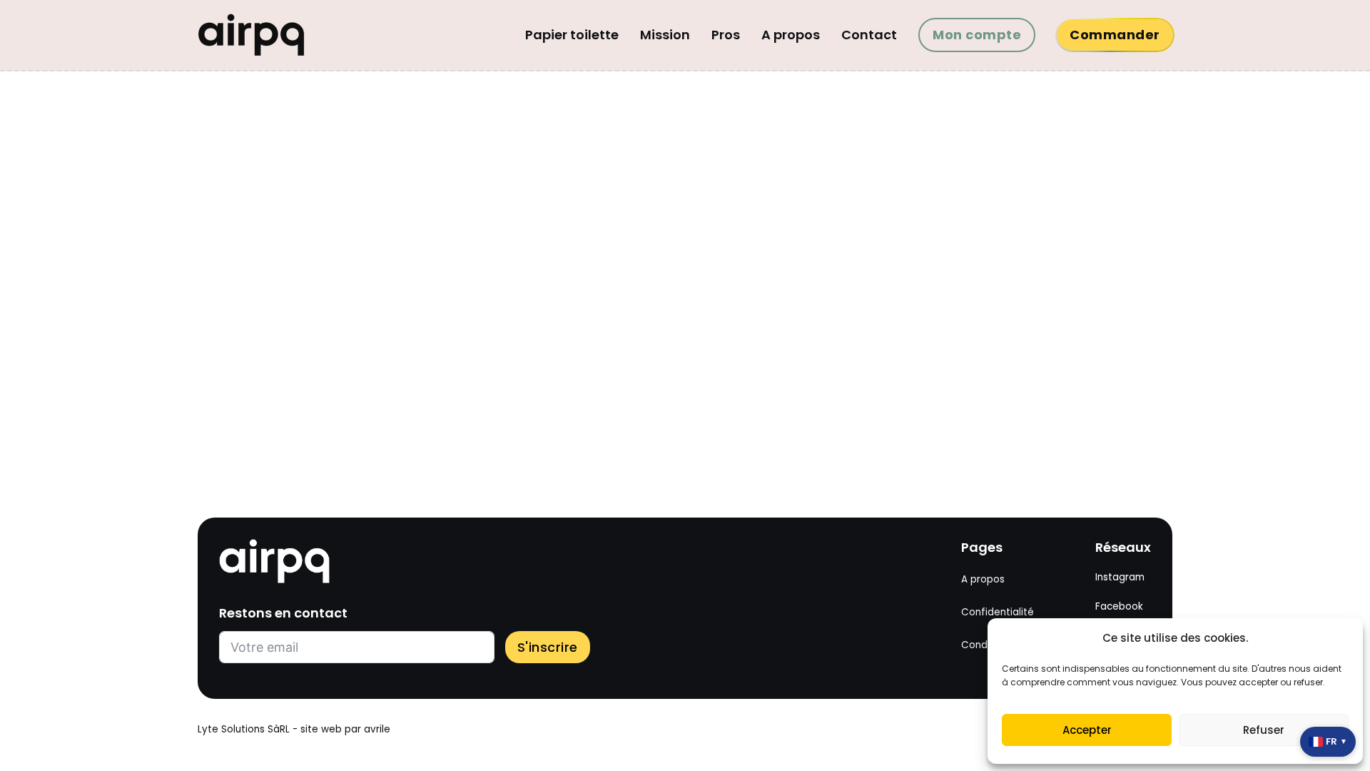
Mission (665, 35)
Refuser (1263, 729)
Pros (725, 35)
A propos (790, 35)
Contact (869, 35)
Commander (1115, 35)
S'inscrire (547, 647)
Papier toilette (572, 35)
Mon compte (977, 35)
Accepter (1087, 729)
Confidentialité (997, 612)
